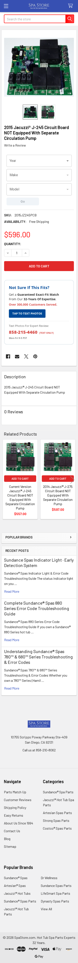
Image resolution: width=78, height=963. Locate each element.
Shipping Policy (15, 807)
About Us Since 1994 (18, 823)
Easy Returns (13, 815)
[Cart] (71, 6)
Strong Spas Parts (56, 820)
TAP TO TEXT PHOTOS (27, 313)
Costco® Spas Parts (57, 828)
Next (72, 480)
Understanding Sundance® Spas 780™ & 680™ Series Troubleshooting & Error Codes (38, 657)
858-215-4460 (23, 332)
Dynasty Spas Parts (55, 901)
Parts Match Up (15, 792)
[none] (39, 67)
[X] (26, 356)
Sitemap (10, 846)
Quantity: (12, 244)
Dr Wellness (49, 878)
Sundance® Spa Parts (58, 792)
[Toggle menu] (6, 6)
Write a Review (15, 145)
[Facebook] (8, 356)
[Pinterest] (35, 356)
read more (11, 591)
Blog (7, 839)
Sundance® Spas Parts (20, 901)
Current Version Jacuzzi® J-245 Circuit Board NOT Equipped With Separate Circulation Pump (20, 497)
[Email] (17, 356)
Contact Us (12, 831)
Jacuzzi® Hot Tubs (17, 893)
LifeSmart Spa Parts (55, 893)
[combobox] (39, 161)
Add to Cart (20, 478)
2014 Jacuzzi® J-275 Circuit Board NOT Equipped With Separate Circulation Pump (58, 495)
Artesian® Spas (15, 885)
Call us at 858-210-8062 (39, 750)
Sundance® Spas (16, 878)
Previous (5, 480)
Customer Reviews (17, 800)
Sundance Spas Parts (56, 885)
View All (46, 909)
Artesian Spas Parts (57, 813)
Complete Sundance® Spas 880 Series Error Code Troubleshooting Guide (36, 608)
